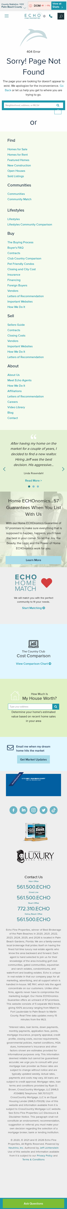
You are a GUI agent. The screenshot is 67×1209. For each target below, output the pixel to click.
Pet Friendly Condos (20, 263)
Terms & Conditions (33, 1159)
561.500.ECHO (33, 887)
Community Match (19, 199)
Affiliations (14, 391)
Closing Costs (16, 335)
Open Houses (16, 170)
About (13, 366)
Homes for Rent (17, 154)
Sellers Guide (16, 324)
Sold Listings (15, 176)
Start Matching (32, 608)
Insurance (13, 274)
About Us (13, 374)
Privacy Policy (44, 1155)
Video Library (16, 407)
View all (56, 5)
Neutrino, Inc (16, 1147)
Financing (13, 280)
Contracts (13, 253)
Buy (10, 233)
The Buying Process (20, 242)
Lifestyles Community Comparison (29, 224)
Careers (12, 401)
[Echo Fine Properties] (33, 21)
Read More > (33, 480)
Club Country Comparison (24, 258)
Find (11, 140)
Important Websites (20, 301)
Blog (10, 412)
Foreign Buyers (17, 285)
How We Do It (16, 306)
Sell (10, 315)
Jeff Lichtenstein (49, 1147)
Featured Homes (18, 160)
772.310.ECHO (33, 908)
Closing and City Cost (21, 269)
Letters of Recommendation (25, 296)
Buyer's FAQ (15, 247)
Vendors (12, 290)
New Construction (19, 165)
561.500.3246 (50, 16)
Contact (12, 418)
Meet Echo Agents (19, 380)
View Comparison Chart (32, 663)
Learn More (33, 560)
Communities (19, 185)
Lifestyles (15, 210)
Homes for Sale (17, 149)
